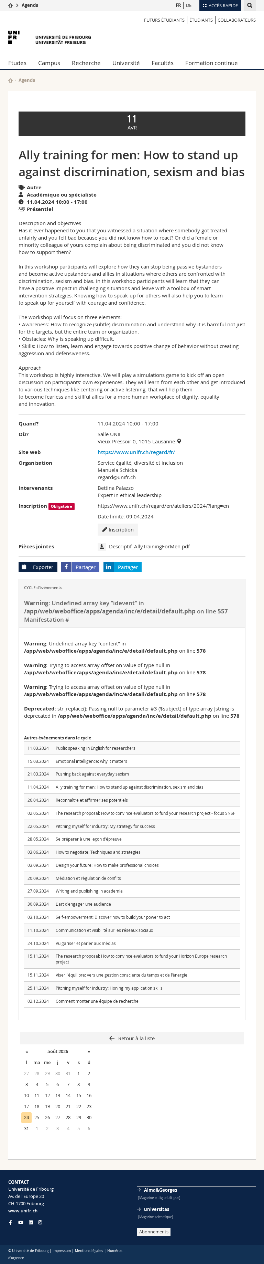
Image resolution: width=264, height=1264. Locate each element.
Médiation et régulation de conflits (88, 878)
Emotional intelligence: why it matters (91, 761)
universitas (156, 1209)
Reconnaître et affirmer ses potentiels (92, 800)
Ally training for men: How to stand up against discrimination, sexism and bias (130, 787)
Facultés (163, 63)
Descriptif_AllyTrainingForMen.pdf (149, 546)
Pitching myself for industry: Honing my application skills (109, 988)
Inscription (120, 529)
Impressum (62, 1251)
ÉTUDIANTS (201, 20)
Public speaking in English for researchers (95, 748)
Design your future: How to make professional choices (107, 865)
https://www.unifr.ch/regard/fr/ (136, 452)
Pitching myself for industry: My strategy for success (105, 826)
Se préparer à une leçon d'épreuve (89, 839)
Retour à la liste (136, 1038)
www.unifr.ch (22, 1211)
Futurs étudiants (164, 20)
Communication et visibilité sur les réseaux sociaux (104, 930)
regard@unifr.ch (117, 477)
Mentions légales (89, 1251)
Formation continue (211, 63)
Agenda (30, 5)
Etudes (17, 63)
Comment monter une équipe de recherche (97, 1001)
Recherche (86, 63)
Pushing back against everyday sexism (92, 774)
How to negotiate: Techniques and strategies (98, 852)
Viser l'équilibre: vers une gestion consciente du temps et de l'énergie (121, 975)
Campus (49, 63)
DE (188, 5)
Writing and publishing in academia (89, 891)
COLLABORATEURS (237, 20)
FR (178, 5)
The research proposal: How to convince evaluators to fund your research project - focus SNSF (145, 813)
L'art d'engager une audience (83, 904)
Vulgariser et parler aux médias (86, 943)
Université (126, 63)
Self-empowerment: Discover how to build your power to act (113, 917)
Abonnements (153, 1232)
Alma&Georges (160, 1190)
